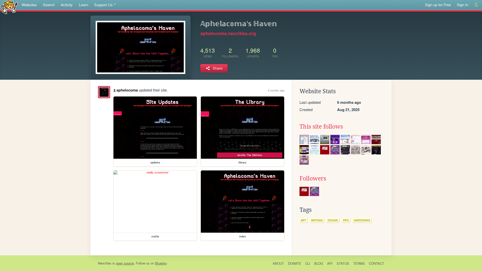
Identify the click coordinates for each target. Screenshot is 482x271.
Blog (318, 263)
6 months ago (276, 90)
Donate (294, 263)
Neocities (104, 263)
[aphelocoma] (104, 92)
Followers (312, 178)
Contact (376, 263)
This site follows (321, 126)
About (278, 263)
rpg (346, 220)
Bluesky (161, 263)
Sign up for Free (438, 4)
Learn (83, 4)
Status (343, 263)
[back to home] (9, 7)
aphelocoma (127, 90)
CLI (307, 263)
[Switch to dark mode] (476, 5)
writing (317, 220)
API (330, 263)
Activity (67, 4)
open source (125, 263)
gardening (362, 220)
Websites (29, 4)
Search (49, 4)
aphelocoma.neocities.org (228, 33)
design (333, 220)
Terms (359, 263)
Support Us (103, 4)
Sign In (462, 4)
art (303, 220)
